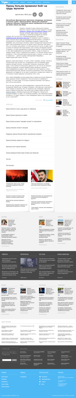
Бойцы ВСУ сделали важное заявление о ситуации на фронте (28, 334)
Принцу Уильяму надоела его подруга (17, 140)
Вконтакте (44, 377)
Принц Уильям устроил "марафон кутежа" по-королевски (23, 121)
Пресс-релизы (46, 2)
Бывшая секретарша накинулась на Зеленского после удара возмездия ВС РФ (10, 342)
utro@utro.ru (60, 381)
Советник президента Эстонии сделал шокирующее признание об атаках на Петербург (9, 327)
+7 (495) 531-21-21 (61, 380)
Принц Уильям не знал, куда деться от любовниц (21, 109)
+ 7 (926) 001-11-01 (62, 384)
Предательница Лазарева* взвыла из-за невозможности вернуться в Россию (16, 205)
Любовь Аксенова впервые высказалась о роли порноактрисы (47, 339)
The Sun (8, 159)
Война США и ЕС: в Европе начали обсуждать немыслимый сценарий (64, 339)
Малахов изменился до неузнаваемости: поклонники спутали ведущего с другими (41, 197)
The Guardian (10, 165)
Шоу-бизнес (15, 2)
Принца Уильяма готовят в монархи (17, 128)
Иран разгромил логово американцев (65, 341)
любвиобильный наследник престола (17, 38)
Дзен (43, 384)
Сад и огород (38, 2)
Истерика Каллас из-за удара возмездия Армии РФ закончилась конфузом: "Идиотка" (47, 327)
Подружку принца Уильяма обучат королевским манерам (24, 134)
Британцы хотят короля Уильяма (16, 147)
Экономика (30, 2)
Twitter (44, 382)
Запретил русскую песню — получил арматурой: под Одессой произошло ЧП (65, 326)
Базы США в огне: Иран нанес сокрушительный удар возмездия (26, 339)
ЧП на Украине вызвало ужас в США (27, 326)
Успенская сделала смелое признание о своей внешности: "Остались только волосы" (41, 203)
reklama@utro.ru (61, 385)
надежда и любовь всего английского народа (34, 31)
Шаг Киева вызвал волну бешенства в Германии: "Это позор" (46, 331)
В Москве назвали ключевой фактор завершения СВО (27, 342)
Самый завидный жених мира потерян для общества (22, 153)
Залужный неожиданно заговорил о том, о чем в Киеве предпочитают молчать (66, 331)
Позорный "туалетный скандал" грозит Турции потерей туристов (46, 334)
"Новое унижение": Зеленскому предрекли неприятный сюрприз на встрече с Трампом (65, 335)
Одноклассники (46, 379)
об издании (23, 377)
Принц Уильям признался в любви (16, 115)
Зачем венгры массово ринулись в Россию (15, 201)
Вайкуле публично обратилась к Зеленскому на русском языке (8, 334)
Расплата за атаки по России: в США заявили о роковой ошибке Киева (15, 196)
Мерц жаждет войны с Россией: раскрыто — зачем (47, 342)
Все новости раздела (43, 244)
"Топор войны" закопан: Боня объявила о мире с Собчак (42, 208)
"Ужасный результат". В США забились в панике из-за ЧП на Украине (28, 331)
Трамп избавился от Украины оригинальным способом (7, 331)
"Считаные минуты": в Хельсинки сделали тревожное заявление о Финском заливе (10, 339)
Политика (23, 2)
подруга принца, (11, 92)
